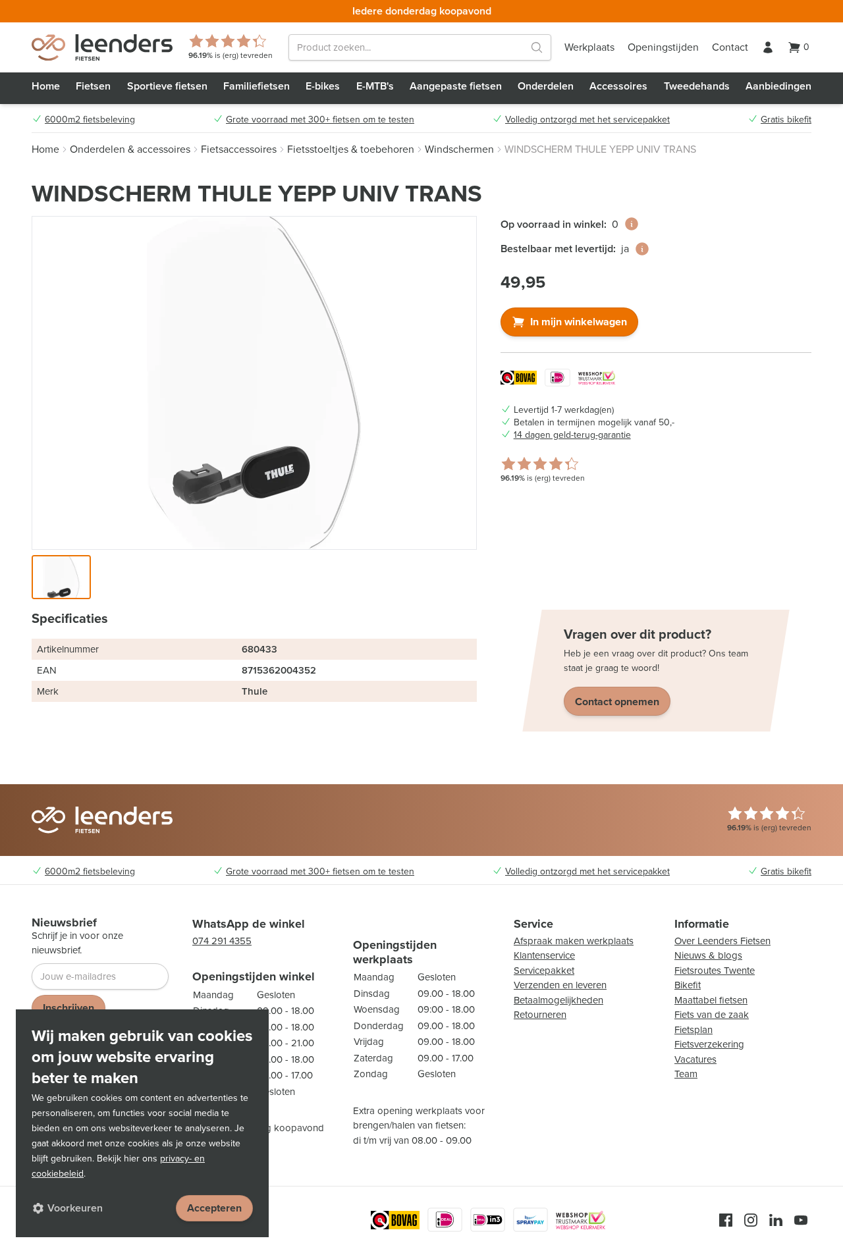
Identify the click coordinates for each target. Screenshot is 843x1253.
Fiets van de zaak (711, 1014)
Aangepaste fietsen (456, 85)
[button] (61, 577)
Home (46, 85)
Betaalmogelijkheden (558, 1000)
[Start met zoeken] (536, 47)
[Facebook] (725, 1220)
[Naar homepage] (102, 47)
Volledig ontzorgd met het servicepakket (587, 119)
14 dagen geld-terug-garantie (572, 435)
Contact (730, 47)
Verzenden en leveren (560, 985)
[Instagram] (750, 1220)
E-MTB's (375, 85)
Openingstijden (663, 47)
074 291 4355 (222, 941)
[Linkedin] (775, 1220)
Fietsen (93, 85)
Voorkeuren (75, 1207)
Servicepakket (544, 970)
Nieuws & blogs (708, 955)
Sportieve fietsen (167, 85)
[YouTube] (800, 1220)
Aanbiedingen (778, 85)
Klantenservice (544, 955)
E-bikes (323, 85)
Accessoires (618, 85)
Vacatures (695, 1059)
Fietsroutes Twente (714, 970)
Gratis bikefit (786, 119)
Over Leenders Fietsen (722, 941)
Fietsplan (693, 1030)
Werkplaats (589, 47)
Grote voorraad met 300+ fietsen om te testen (320, 119)
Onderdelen (546, 85)
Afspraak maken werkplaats (574, 941)
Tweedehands (697, 85)
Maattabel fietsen (711, 1000)
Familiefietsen (256, 85)
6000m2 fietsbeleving (90, 119)
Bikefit (687, 985)
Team (685, 1074)
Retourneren (540, 1014)
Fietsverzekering (709, 1044)
